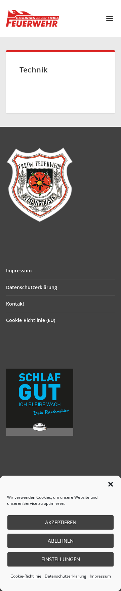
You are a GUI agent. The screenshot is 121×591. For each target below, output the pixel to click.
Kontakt (15, 304)
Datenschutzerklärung (65, 576)
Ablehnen (61, 540)
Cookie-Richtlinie (25, 576)
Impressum (100, 576)
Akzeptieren (60, 522)
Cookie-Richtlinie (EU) (30, 320)
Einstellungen (60, 559)
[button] (110, 484)
